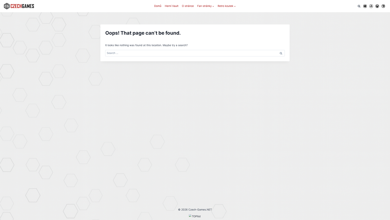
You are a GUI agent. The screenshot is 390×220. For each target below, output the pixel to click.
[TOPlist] (195, 216)
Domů (157, 5)
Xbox (377, 6)
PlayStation (371, 6)
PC (365, 6)
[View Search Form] (359, 6)
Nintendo (383, 6)
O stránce (188, 5)
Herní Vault (171, 5)
